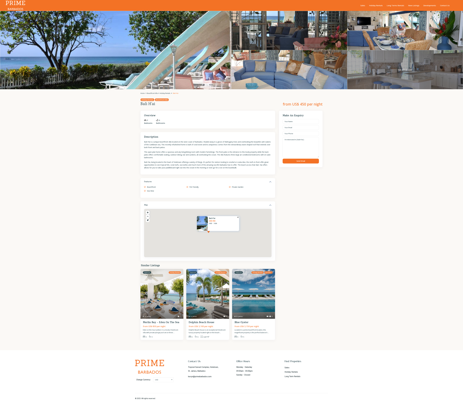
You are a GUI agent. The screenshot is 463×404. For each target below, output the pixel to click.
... (173, 332)
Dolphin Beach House (201, 323)
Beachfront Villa (152, 93)
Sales (362, 5)
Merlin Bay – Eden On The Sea (161, 323)
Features (148, 181)
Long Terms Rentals (395, 5)
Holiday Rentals (376, 5)
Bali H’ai (212, 218)
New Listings (413, 5)
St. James (147, 316)
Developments (429, 5)
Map (146, 205)
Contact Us (445, 5)
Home (142, 93)
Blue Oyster (242, 323)
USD (156, 380)
